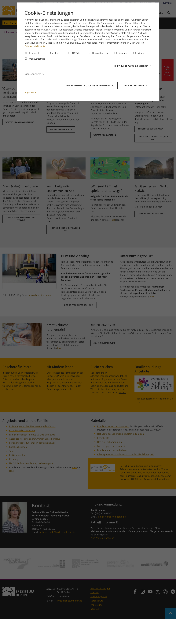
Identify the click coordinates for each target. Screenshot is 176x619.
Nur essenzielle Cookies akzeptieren (88, 85)
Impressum (30, 92)
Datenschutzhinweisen (36, 46)
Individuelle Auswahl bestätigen (131, 66)
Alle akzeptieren (134, 85)
